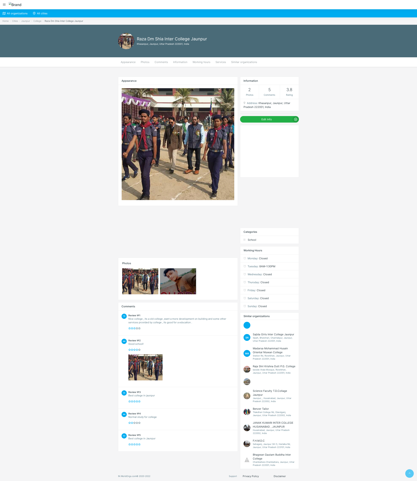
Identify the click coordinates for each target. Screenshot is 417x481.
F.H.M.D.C (259, 440)
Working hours (201, 62)
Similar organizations (244, 62)
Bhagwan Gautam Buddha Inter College (272, 456)
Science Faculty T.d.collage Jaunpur (270, 392)
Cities (15, 21)
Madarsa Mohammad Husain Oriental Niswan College (270, 350)
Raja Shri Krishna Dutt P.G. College (274, 366)
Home (5, 21)
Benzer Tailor (261, 408)
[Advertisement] (178, 231)
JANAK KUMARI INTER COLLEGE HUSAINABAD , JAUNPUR (273, 424)
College (37, 21)
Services (221, 62)
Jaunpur (25, 21)
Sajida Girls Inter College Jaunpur (273, 334)
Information (180, 62)
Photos (145, 62)
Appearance (128, 62)
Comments (161, 62)
